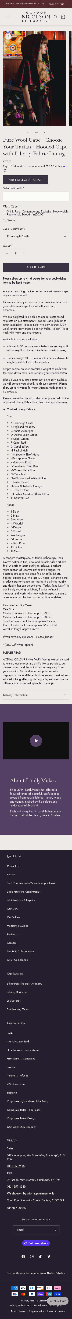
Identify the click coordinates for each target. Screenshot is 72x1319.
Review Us (13, 934)
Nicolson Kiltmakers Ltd (40, 1300)
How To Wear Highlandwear (23, 1050)
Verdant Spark (24, 1305)
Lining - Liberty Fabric (14, 229)
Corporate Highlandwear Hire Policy (28, 1101)
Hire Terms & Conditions (21, 1059)
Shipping (12, 1093)
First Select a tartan (25, 180)
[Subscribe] (55, 1229)
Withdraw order (16, 1084)
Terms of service (18, 1311)
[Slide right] (44, 132)
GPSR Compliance (17, 960)
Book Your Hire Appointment (23, 892)
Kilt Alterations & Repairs (21, 900)
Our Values (13, 917)
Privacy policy (56, 1305)
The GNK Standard (18, 1042)
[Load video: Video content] (36, 740)
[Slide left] (28, 132)
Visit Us (11, 874)
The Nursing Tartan (18, 1009)
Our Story (12, 909)
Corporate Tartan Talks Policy (23, 1110)
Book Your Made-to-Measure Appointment (31, 883)
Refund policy (40, 1305)
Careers (11, 943)
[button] (7, 17)
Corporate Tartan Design (21, 1118)
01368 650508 (16, 1208)
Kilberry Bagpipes (17, 992)
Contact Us (13, 866)
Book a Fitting (56, 4)
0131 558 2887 (16, 1166)
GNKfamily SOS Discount (21, 1127)
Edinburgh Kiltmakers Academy (24, 984)
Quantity (7, 246)
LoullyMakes (14, 1001)
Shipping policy (36, 1311)
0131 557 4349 (16, 1186)
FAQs (10, 1033)
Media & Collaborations (20, 951)
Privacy (11, 1067)
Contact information (56, 1311)
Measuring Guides (17, 926)
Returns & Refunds (17, 1076)
